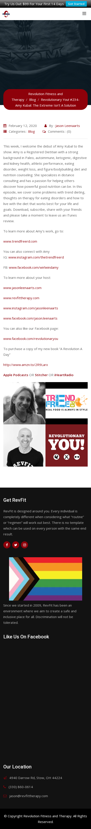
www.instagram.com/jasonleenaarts (30, 308)
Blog (31, 131)
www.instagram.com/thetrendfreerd (36, 257)
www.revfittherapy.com (21, 298)
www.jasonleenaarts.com (22, 287)
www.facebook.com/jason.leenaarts (30, 318)
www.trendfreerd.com (20, 241)
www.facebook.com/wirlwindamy (34, 267)
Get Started (76, 4)
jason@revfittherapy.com (28, 796)
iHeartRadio (64, 375)
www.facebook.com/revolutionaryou (30, 338)
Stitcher (41, 375)
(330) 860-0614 (21, 787)
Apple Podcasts (15, 375)
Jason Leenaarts (67, 125)
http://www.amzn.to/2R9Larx (25, 364)
